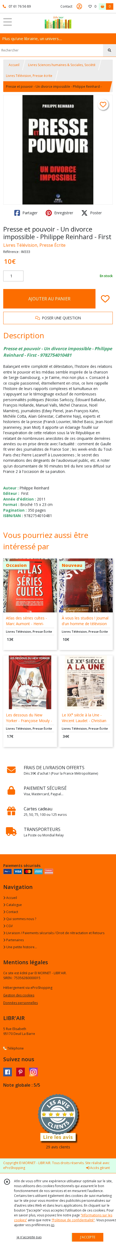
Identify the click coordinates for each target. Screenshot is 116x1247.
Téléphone (15, 1048)
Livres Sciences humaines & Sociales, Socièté (61, 65)
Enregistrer (63, 212)
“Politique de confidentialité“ (73, 1220)
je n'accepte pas (29, 1237)
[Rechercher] (109, 50)
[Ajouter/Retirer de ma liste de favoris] (105, 298)
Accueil (14, 65)
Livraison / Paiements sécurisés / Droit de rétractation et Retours (54, 933)
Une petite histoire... (21, 947)
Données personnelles (20, 1003)
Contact (66, 6)
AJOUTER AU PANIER (49, 299)
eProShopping (14, 1167)
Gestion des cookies (18, 995)
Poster (95, 212)
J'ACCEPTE (87, 1237)
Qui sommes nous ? (20, 919)
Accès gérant (99, 1167)
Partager (29, 212)
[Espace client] (79, 6)
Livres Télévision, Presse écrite (29, 75)
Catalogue (13, 904)
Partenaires (14, 940)
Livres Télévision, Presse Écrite (34, 245)
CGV (9, 926)
